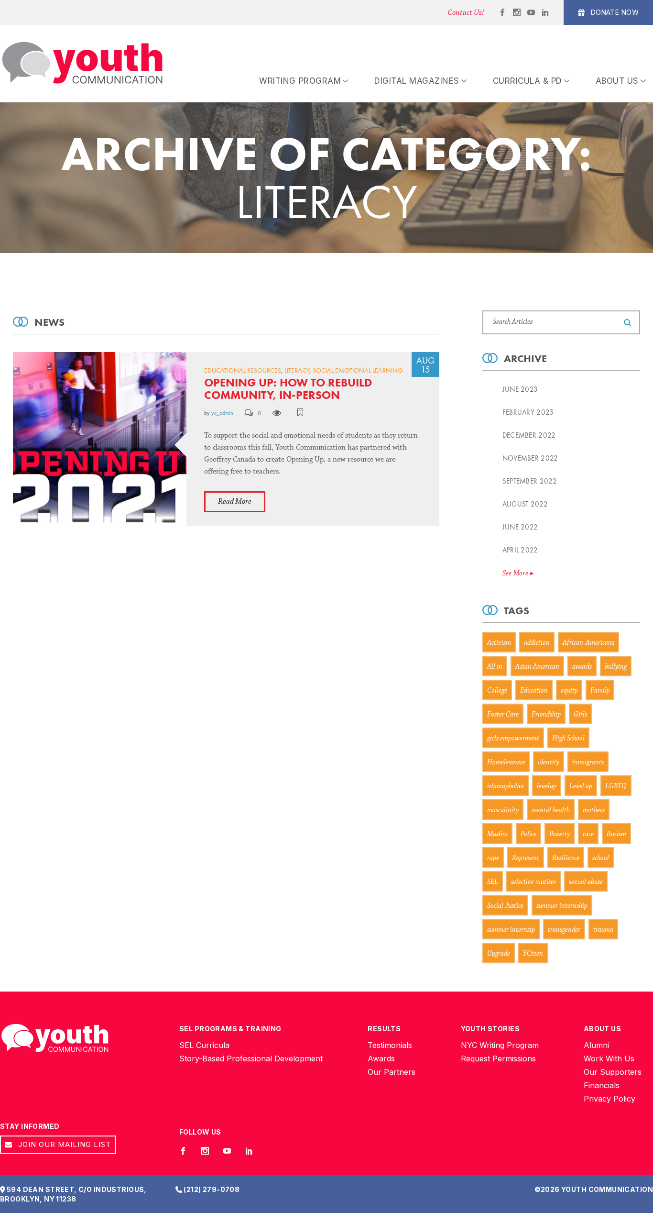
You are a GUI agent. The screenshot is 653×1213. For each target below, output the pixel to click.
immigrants (588, 762)
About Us (617, 81)
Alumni (596, 1045)
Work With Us (609, 1058)
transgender (564, 930)
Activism (499, 643)
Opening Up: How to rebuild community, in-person (288, 389)
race (588, 834)
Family (599, 691)
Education (534, 691)
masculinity (503, 810)
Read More (234, 501)
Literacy (296, 370)
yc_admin (222, 413)
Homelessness (506, 762)
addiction (537, 643)
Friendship (546, 714)
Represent (525, 858)
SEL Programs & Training (230, 1029)
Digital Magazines (416, 81)
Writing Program (300, 81)
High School (568, 738)
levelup (546, 786)
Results (384, 1029)
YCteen (533, 954)
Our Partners (391, 1072)
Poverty (559, 834)
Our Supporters (613, 1072)
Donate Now (613, 12)
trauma (603, 930)
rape (493, 858)
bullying (616, 667)
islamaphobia (505, 786)
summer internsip (511, 930)
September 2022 (529, 481)
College (497, 691)
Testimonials (390, 1045)
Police (528, 834)
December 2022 (529, 435)
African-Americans (588, 643)
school (600, 858)
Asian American (537, 667)
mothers (594, 810)
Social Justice (505, 906)
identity (548, 762)
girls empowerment (513, 738)
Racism (616, 834)
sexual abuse (586, 882)
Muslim (497, 834)
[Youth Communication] (82, 63)
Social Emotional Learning (358, 370)
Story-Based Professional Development (251, 1058)
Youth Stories (490, 1029)
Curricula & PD (527, 81)
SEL (492, 882)
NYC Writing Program (500, 1045)
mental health (551, 810)
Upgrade (498, 954)
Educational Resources (242, 370)
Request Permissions (498, 1058)
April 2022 (520, 550)
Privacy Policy (609, 1098)
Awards (381, 1058)
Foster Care (503, 714)
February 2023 (528, 412)
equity (569, 691)
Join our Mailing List (63, 1144)
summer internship (562, 906)
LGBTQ (616, 786)
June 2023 (520, 389)
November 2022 (530, 458)
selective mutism (533, 882)
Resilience (565, 858)
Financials (602, 1085)
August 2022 (525, 504)
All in (494, 667)
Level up (580, 786)
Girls (580, 714)
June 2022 (520, 527)
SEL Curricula (204, 1045)
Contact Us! (465, 13)
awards (582, 667)
